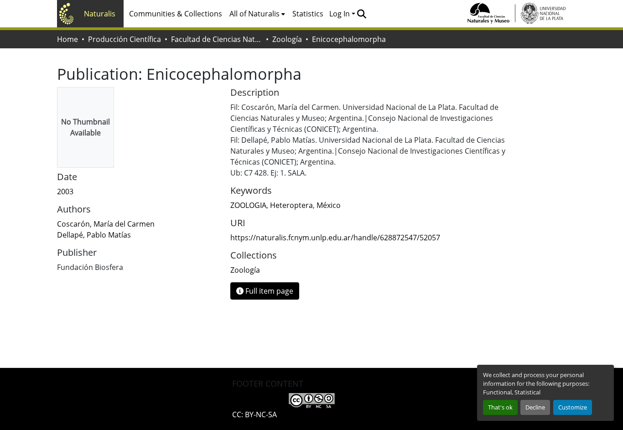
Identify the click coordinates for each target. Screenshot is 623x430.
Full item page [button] (268, 291)
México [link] (329, 205)
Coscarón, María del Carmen (106, 224)
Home (67, 39)
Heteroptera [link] (291, 205)
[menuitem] (257, 14)
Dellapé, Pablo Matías (94, 235)
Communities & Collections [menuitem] (175, 14)
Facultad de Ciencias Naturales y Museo (216, 39)
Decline (535, 407)
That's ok (500, 407)
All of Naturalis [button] (254, 14)
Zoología (287, 39)
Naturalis (99, 14)
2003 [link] (65, 192)
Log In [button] (340, 14)
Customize (572, 407)
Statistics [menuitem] (307, 14)
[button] (361, 13)
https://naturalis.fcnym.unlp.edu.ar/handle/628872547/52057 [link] (335, 238)
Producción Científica (124, 39)
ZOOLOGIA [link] (248, 205)
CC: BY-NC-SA (254, 414)
